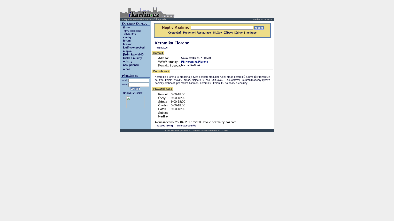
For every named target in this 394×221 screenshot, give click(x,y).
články (127, 37)
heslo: (125, 84)
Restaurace (204, 32)
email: (125, 80)
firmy (126, 27)
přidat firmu (130, 33)
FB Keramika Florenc (194, 61)
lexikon (127, 44)
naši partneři (131, 65)
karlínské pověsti (134, 47)
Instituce (251, 32)
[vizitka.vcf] (162, 47)
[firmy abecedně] (186, 125)
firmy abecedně (132, 30)
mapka (127, 51)
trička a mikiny (132, 58)
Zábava (228, 32)
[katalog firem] (164, 125)
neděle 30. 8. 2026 (262, 19)
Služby (217, 32)
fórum (127, 40)
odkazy (127, 61)
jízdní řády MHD (133, 54)
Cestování (174, 32)
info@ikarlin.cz (183, 130)
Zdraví (239, 32)
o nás (126, 69)
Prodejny (189, 32)
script (196, 130)
